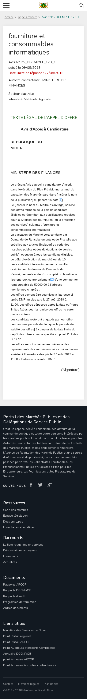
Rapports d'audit (14, 596)
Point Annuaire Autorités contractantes (29, 665)
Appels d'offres (27, 17)
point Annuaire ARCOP (18, 659)
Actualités (10, 562)
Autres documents (15, 608)
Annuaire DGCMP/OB (17, 654)
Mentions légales (28, 684)
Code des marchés (15, 510)
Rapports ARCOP (14, 585)
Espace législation (15, 516)
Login (81, 5)
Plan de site (51, 684)
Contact (8, 684)
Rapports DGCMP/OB (17, 590)
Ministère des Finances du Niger (24, 630)
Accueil (9, 17)
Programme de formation (19, 602)
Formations (10, 556)
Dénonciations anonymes (20, 550)
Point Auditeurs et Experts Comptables (29, 648)
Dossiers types (13, 522)
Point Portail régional (17, 636)
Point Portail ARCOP (16, 642)
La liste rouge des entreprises (23, 545)
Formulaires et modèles (19, 527)
